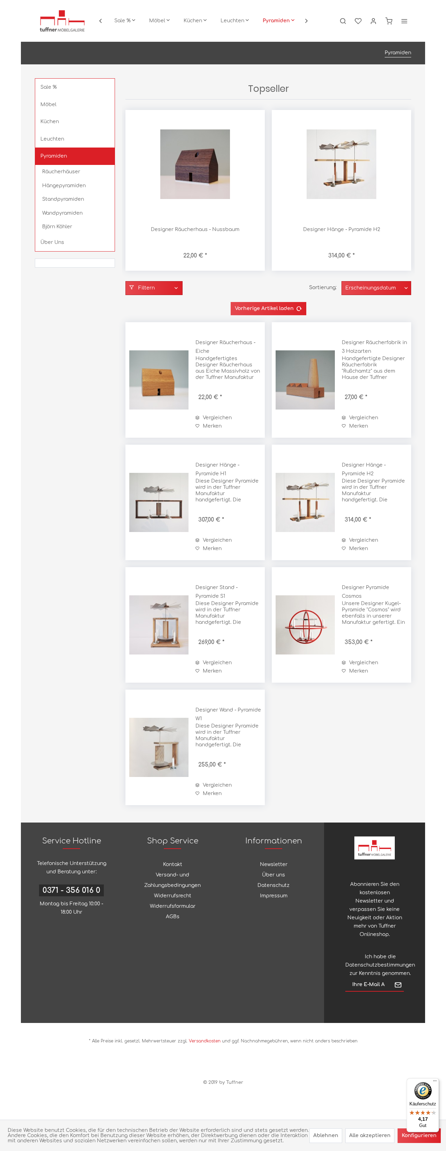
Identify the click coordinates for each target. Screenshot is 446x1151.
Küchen (49, 121)
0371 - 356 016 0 (71, 890)
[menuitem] (124, 21)
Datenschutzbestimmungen (380, 965)
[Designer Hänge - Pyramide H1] (159, 502)
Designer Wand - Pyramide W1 (228, 714)
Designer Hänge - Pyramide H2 (341, 229)
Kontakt (172, 864)
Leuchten (52, 139)
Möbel (48, 104)
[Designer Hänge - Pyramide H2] (341, 164)
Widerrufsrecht (172, 895)
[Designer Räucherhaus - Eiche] (159, 380)
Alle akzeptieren (370, 1135)
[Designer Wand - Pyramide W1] (159, 747)
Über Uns (52, 242)
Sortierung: (323, 287)
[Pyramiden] (278, 21)
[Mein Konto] (373, 21)
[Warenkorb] (389, 21)
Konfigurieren (419, 1135)
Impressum (273, 895)
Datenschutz (273, 885)
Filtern (146, 288)
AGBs (172, 916)
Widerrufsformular (172, 906)
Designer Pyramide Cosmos (365, 592)
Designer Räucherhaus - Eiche (225, 347)
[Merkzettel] (358, 21)
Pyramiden (53, 156)
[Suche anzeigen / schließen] (343, 21)
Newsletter (273, 864)
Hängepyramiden (64, 185)
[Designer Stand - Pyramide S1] (159, 624)
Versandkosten (205, 1041)
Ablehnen (325, 1135)
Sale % (48, 87)
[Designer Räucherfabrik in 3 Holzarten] (305, 380)
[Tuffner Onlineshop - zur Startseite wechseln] (62, 21)
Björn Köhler (57, 226)
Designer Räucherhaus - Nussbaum (195, 229)
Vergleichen (216, 417)
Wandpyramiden (62, 213)
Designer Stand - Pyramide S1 (216, 592)
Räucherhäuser (61, 171)
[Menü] (435, 1082)
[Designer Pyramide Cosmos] (305, 624)
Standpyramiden (63, 199)
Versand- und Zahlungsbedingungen (172, 880)
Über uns (273, 875)
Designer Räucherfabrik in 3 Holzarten (374, 347)
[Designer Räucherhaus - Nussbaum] (195, 164)
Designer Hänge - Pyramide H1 (217, 469)
